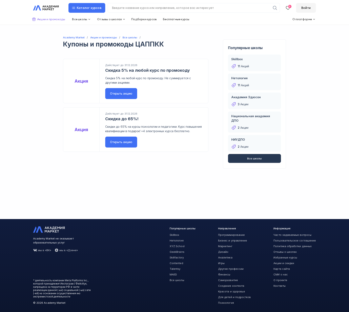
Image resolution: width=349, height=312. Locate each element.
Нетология (177, 240)
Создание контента (231, 285)
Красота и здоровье (231, 291)
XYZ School (177, 246)
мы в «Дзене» (68, 250)
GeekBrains (177, 251)
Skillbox (174, 234)
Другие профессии (231, 268)
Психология (226, 302)
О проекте (280, 280)
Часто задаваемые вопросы (292, 234)
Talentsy (175, 268)
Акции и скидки (283, 263)
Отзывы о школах (285, 251)
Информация (281, 228)
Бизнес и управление (232, 240)
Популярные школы (183, 228)
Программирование (231, 234)
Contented (176, 263)
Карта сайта (281, 268)
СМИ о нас (280, 274)
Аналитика (225, 257)
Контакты (279, 285)
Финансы (224, 274)
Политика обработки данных (292, 246)
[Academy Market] (46, 8)
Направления (227, 228)
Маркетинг (225, 246)
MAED (173, 274)
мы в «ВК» (44, 250)
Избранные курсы (285, 257)
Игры (221, 263)
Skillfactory (177, 257)
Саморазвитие (228, 280)
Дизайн (223, 251)
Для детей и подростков (234, 297)
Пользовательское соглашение (294, 240)
